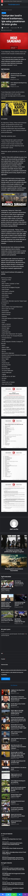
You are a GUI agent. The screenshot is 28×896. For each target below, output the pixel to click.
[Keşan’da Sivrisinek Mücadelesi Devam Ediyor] (6, 816)
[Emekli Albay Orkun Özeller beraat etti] (6, 706)
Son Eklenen (14, 685)
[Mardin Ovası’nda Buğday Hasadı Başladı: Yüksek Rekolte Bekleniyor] (7, 597)
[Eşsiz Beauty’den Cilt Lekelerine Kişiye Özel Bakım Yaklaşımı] (5, 75)
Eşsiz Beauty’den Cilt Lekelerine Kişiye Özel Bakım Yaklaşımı (18, 75)
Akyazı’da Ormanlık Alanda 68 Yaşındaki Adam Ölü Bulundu (18, 789)
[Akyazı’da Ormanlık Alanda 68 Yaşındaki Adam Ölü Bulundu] (6, 789)
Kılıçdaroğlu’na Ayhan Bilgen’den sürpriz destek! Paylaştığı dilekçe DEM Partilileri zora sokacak (18, 755)
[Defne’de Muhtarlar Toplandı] (6, 823)
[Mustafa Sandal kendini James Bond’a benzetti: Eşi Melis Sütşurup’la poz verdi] (6, 719)
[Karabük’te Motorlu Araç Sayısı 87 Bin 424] (7, 614)
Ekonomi (10, 9)
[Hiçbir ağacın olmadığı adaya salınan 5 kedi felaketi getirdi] (6, 712)
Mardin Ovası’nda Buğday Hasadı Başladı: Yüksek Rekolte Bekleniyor (6, 604)
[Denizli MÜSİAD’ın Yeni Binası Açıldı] (6, 769)
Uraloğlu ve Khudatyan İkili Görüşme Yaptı (18, 761)
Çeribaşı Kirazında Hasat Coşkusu (6, 589)
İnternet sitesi (4, 664)
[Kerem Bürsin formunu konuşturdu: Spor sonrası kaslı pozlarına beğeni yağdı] (6, 727)
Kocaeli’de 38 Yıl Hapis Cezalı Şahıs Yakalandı (17, 808)
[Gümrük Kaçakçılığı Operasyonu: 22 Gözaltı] (21, 597)
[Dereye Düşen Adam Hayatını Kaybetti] (6, 796)
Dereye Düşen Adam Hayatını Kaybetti (16, 795)
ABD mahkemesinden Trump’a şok (16, 732)
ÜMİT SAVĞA (6, 27)
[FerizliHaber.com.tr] (14, 4)
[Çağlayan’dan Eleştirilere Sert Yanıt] (6, 692)
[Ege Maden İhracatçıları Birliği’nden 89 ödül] (21, 614)
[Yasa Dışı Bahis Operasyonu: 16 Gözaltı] (6, 740)
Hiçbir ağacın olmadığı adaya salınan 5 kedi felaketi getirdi (17, 712)
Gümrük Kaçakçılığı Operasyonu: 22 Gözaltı (20, 604)
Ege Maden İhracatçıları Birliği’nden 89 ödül (20, 620)
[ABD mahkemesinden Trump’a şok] (6, 734)
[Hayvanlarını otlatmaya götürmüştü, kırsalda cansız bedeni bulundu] (6, 699)
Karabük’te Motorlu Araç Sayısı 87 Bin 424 (7, 619)
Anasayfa (4, 9)
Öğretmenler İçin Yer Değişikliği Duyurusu (16, 774)
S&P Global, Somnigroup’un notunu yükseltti (19, 582)
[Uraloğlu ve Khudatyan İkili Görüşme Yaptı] (6, 763)
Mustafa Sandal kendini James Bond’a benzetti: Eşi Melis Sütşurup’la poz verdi (18, 719)
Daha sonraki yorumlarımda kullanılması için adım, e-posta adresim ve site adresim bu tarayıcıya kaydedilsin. (14, 672)
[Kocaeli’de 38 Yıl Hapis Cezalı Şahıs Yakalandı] (6, 810)
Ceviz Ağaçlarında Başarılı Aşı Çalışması (18, 781)
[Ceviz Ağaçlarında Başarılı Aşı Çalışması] (5, 84)
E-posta (3, 659)
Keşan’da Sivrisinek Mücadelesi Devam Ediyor (18, 815)
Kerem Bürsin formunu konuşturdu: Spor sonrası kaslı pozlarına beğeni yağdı (18, 726)
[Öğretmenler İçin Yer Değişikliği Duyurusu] (6, 776)
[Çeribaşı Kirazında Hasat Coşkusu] (7, 583)
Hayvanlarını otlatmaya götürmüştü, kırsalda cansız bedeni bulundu (18, 698)
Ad (2, 653)
